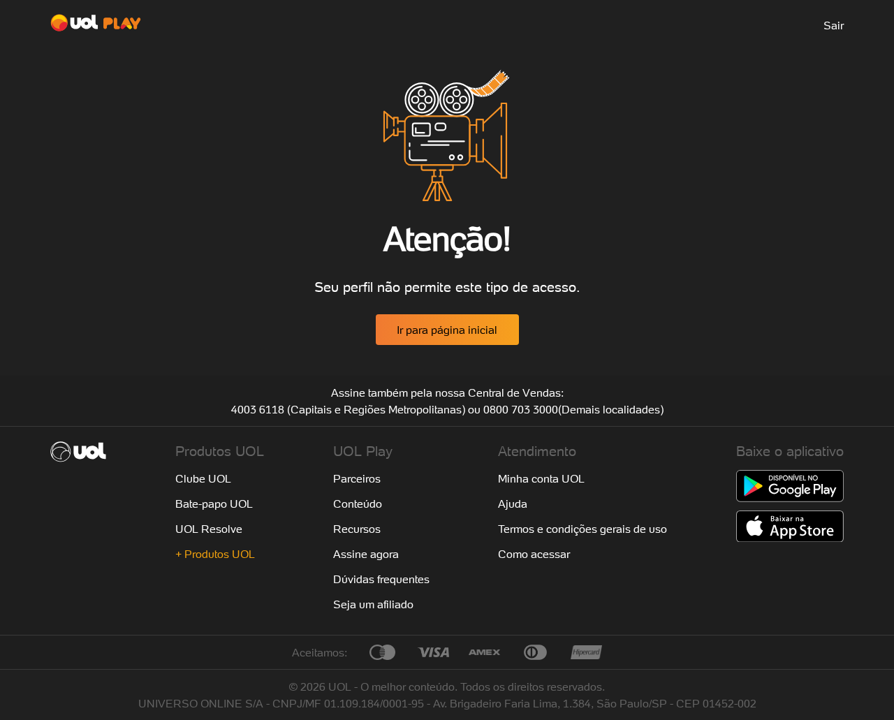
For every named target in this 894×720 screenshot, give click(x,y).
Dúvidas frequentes (381, 579)
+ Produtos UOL (215, 554)
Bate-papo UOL (214, 503)
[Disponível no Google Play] (790, 486)
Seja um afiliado (373, 604)
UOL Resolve (208, 529)
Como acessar (534, 554)
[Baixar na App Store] (790, 526)
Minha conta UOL (541, 478)
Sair (833, 25)
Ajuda (512, 503)
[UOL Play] (95, 25)
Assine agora (366, 554)
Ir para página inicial (447, 330)
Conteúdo (357, 503)
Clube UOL (203, 478)
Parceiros (357, 478)
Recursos (357, 529)
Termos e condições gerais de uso (582, 529)
